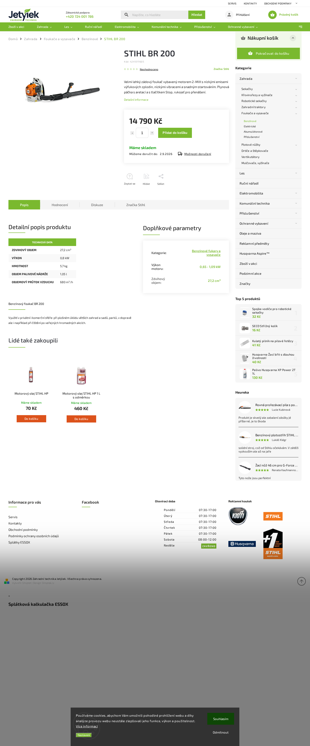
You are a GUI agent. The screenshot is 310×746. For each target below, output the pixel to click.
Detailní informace (136, 99)
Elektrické (250, 126)
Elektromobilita (251, 193)
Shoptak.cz (48, 582)
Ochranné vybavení (254, 223)
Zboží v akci (248, 263)
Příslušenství (251, 137)
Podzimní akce (250, 273)
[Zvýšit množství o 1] (152, 133)
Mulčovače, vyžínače (255, 163)
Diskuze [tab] (97, 205)
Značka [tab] (135, 205)
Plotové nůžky (250, 144)
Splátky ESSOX (19, 542)
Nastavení (84, 735)
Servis (232, 3)
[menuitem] (19, 26)
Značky (245, 283)
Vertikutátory (250, 157)
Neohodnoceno (149, 69)
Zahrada (246, 78)
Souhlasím (220, 719)
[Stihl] (280, 516)
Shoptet (26, 582)
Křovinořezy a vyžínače (256, 95)
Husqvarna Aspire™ (255, 253)
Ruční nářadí (249, 183)
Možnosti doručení (197, 154)
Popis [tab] (24, 205)
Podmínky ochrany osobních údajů (33, 536)
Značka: (221, 69)
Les (242, 173)
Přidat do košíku (175, 133)
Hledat (196, 14)
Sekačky (247, 89)
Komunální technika (255, 203)
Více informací (87, 726)
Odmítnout (221, 732)
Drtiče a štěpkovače (254, 150)
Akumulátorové (253, 131)
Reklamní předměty (254, 243)
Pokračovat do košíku (272, 53)
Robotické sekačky (254, 101)
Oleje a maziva (250, 233)
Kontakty (250, 3)
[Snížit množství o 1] (132, 133)
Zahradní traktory (253, 107)
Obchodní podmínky (278, 3)
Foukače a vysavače (255, 113)
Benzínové (250, 121)
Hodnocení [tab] (60, 205)
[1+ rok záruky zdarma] (280, 544)
